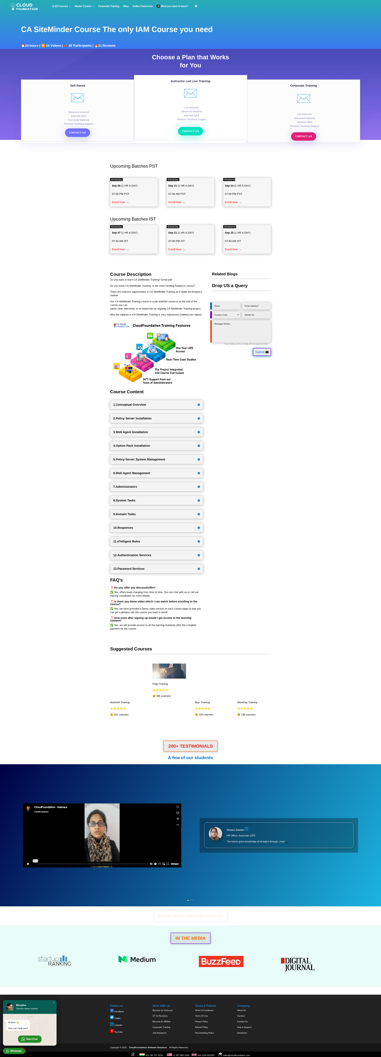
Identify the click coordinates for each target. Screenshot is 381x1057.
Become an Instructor (163, 1010)
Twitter (117, 1018)
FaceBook (119, 1011)
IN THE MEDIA (190, 938)
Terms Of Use (201, 1016)
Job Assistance (160, 1033)
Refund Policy (201, 1027)
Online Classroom (142, 6)
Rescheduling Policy (204, 1033)
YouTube (118, 1032)
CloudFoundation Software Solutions (148, 1047)
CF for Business (160, 1016)
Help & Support (244, 1027)
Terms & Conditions (204, 1010)
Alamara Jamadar (235, 830)
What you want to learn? (174, 6)
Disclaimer (242, 1033)
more (282, 841)
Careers (241, 1016)
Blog (126, 6)
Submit (260, 352)
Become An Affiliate (162, 1021)
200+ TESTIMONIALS (190, 746)
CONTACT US (77, 132)
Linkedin (118, 1025)
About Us (241, 1010)
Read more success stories (190, 915)
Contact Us (242, 1021)
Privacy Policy (201, 1021)
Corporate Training (108, 6)
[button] (53, 1002)
